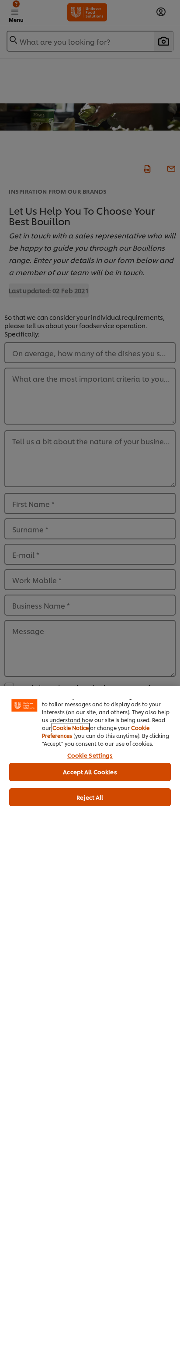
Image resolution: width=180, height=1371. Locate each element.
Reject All (89, 797)
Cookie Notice (70, 727)
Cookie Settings (90, 755)
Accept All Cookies (90, 772)
